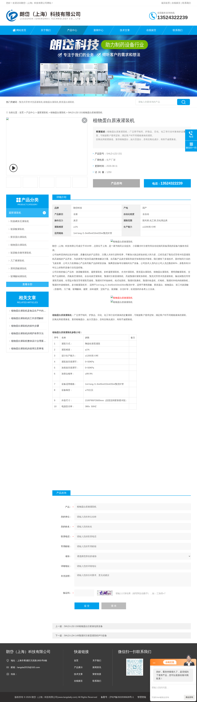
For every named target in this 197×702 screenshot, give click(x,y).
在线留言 (176, 3)
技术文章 (125, 30)
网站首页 (21, 30)
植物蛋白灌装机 (58, 112)
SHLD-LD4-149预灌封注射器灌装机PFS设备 (85, 635)
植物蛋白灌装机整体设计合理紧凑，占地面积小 (29, 341)
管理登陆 (141, 697)
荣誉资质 (96, 674)
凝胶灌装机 (42, 112)
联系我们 (186, 3)
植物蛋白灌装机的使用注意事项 (27, 348)
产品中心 (72, 30)
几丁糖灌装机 (17, 260)
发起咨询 (189, 697)
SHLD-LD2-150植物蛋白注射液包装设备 (83, 626)
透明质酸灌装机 (18, 268)
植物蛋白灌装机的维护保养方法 (27, 333)
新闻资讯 (96, 667)
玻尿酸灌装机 (17, 229)
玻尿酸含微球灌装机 (20, 252)
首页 (21, 112)
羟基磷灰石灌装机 (19, 221)
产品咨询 (116, 183)
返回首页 (165, 3)
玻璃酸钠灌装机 (18, 276)
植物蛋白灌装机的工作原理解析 (27, 318)
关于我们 (46, 30)
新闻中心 (98, 30)
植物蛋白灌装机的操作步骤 (25, 325)
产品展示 (78, 667)
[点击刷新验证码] (105, 593)
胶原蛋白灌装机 (18, 237)
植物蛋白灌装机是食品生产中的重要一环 (29, 310)
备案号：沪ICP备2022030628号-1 (117, 697)
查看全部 (27, 284)
